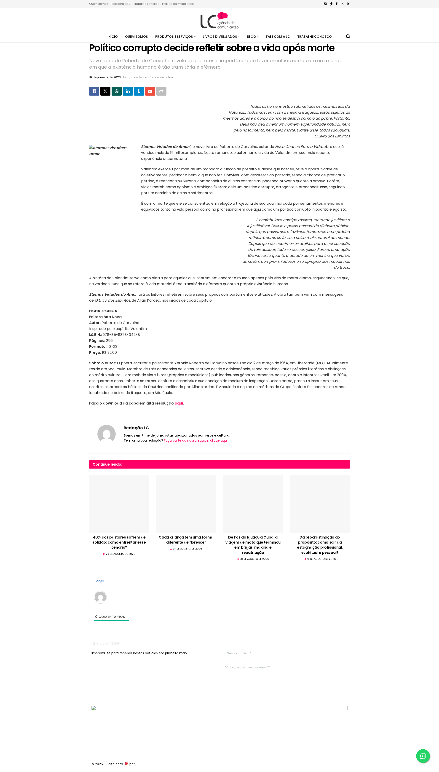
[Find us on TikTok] (331, 4)
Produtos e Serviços (174, 36)
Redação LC (136, 428)
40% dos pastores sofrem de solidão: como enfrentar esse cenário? (119, 542)
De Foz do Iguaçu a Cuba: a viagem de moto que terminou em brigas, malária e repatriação (253, 545)
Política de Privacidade (178, 4)
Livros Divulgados (220, 36)
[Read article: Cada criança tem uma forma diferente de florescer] (186, 504)
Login (99, 580)
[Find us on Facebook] (336, 4)
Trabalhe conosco (146, 4)
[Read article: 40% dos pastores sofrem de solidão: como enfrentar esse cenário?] (119, 504)
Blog (251, 36)
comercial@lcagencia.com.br (162, 688)
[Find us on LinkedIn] (342, 4)
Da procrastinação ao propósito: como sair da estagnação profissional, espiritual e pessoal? (320, 545)
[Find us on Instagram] (325, 4)
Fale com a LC (121, 4)
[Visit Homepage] (219, 19)
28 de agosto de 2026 (120, 554)
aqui (179, 403)
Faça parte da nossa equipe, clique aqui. (196, 440)
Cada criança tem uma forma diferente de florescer (186, 540)
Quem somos (98, 4)
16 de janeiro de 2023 (105, 77)
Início (112, 36)
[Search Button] (348, 36)
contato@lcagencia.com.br (113, 688)
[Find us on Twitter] (348, 4)
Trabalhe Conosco (314, 36)
